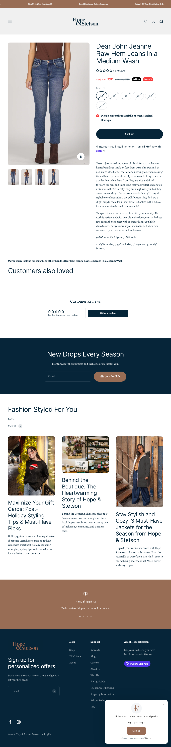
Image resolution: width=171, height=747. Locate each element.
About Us (95, 669)
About (72, 662)
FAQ (93, 707)
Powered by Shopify (41, 734)
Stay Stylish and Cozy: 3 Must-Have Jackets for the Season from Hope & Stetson (139, 527)
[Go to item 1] (13, 177)
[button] (104, 71)
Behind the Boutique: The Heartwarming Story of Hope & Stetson (81, 493)
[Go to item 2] (26, 177)
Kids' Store (75, 656)
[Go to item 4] (53, 177)
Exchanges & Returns (102, 688)
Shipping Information (103, 694)
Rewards (95, 650)
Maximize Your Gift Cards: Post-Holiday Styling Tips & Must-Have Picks (31, 515)
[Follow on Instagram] (19, 722)
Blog (93, 656)
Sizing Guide (98, 681)
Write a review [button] (108, 313)
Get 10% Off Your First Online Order (142, 4)
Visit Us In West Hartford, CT (33, 4)
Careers (95, 662)
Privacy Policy (98, 700)
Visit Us (95, 675)
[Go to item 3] (40, 177)
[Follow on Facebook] (10, 722)
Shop (72, 650)
